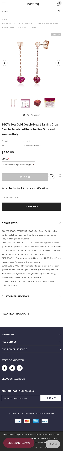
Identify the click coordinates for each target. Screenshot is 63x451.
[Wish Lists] (51, 175)
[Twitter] (12, 368)
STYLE (5, 159)
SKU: (4, 145)
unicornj (32, 3)
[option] (31, 63)
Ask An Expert (33, 115)
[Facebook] (4, 368)
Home (4, 19)
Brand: (5, 141)
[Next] (58, 63)
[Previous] (4, 63)
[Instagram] (20, 368)
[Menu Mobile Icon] (3, 4)
